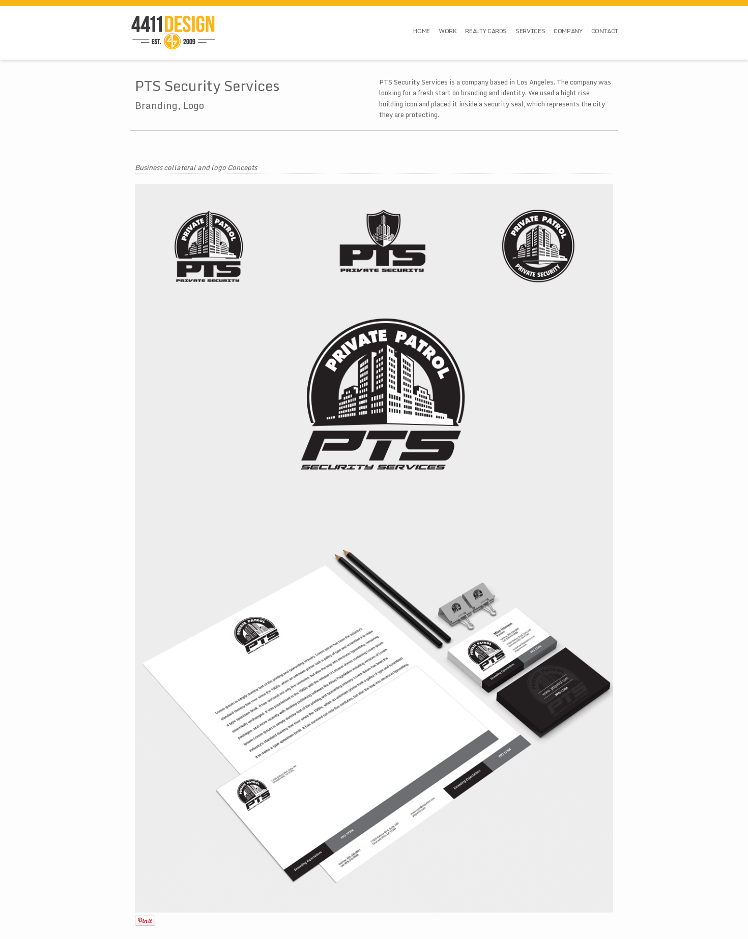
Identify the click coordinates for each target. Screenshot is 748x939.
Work (448, 31)
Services (530, 31)
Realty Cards (486, 31)
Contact (604, 31)
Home (421, 31)
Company (568, 31)
